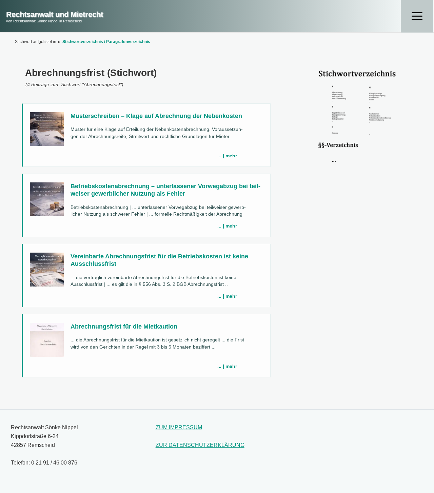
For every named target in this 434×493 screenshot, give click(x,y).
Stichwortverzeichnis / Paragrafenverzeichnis (106, 41)
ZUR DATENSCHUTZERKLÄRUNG (200, 445)
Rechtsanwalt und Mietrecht (54, 14)
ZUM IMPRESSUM (179, 427)
